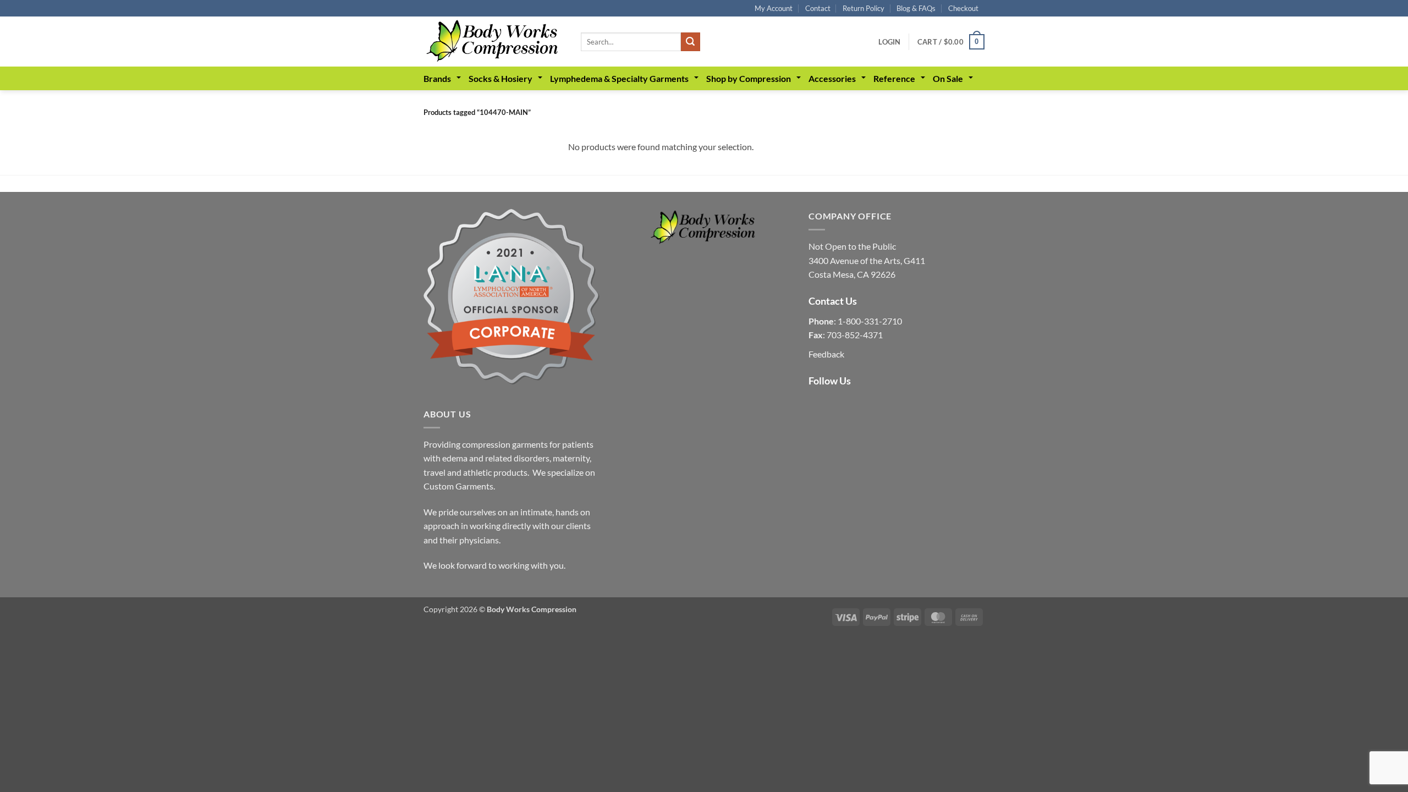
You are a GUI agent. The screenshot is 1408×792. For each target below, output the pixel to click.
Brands (437, 78)
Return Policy (863, 8)
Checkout (963, 8)
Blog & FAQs (916, 8)
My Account (774, 8)
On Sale (948, 78)
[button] (889, 42)
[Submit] (690, 41)
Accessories (832, 78)
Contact (818, 8)
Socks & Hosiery (500, 78)
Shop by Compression (748, 78)
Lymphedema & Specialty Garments (619, 78)
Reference (894, 78)
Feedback (826, 354)
